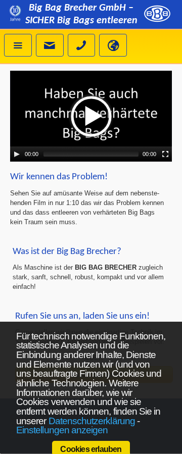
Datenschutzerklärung (92, 421)
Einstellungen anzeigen (62, 430)
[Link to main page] (157, 15)
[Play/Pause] (17, 154)
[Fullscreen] (165, 154)
